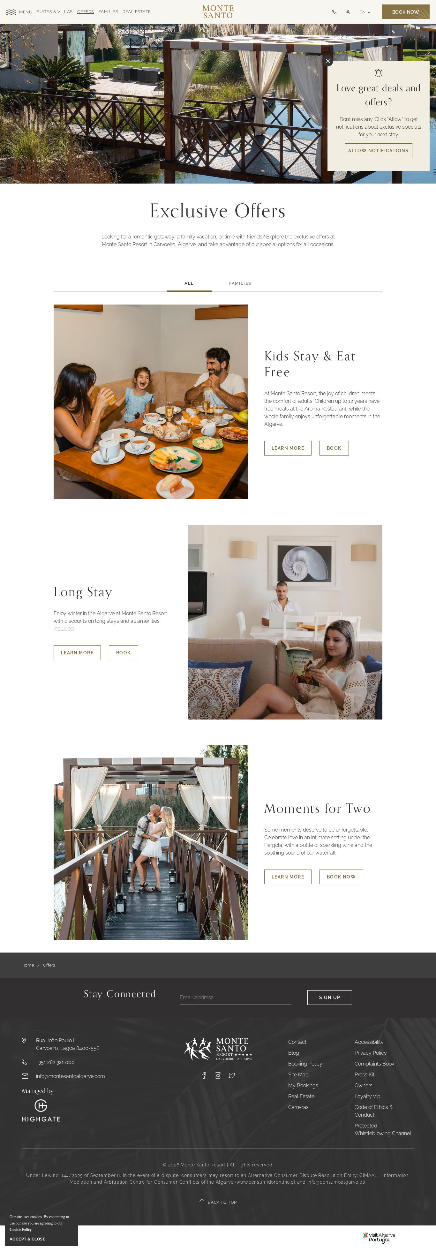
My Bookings (303, 1085)
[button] (347, 12)
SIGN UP (330, 997)
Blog (293, 1053)
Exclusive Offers (218, 211)
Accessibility (369, 1042)
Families (108, 11)
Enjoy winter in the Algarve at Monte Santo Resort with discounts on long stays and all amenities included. (110, 621)
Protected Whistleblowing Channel (383, 1129)
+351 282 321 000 (55, 1062)
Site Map (298, 1075)
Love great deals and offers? (378, 95)
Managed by (38, 1091)
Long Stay (83, 592)
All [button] (189, 283)
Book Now (405, 12)
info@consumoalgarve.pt (335, 1182)
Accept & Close (27, 1239)
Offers (85, 11)
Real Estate (137, 11)
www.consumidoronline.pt (266, 1182)
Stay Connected (120, 995)
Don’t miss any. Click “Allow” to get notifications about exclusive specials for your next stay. (378, 127)
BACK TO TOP (222, 1202)
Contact (297, 1042)
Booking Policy (305, 1064)
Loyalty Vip (367, 1096)
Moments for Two (317, 809)
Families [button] (240, 283)
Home (28, 965)
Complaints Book (374, 1064)
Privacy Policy (371, 1053)
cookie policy (21, 1229)
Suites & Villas (55, 11)
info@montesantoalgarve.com (70, 1076)
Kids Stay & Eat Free (310, 364)
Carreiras (298, 1107)
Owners (363, 1085)
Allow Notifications (378, 150)
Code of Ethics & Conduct (374, 1111)
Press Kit (364, 1075)
